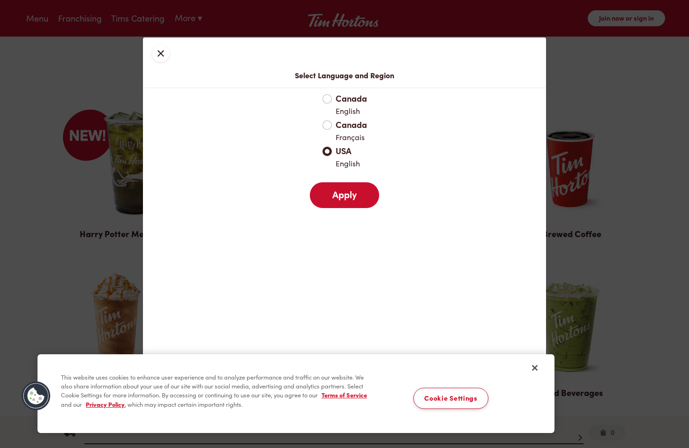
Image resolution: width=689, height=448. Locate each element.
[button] (36, 396)
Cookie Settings (451, 398)
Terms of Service (344, 395)
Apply (344, 195)
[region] (295, 393)
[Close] (534, 368)
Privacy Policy (105, 405)
